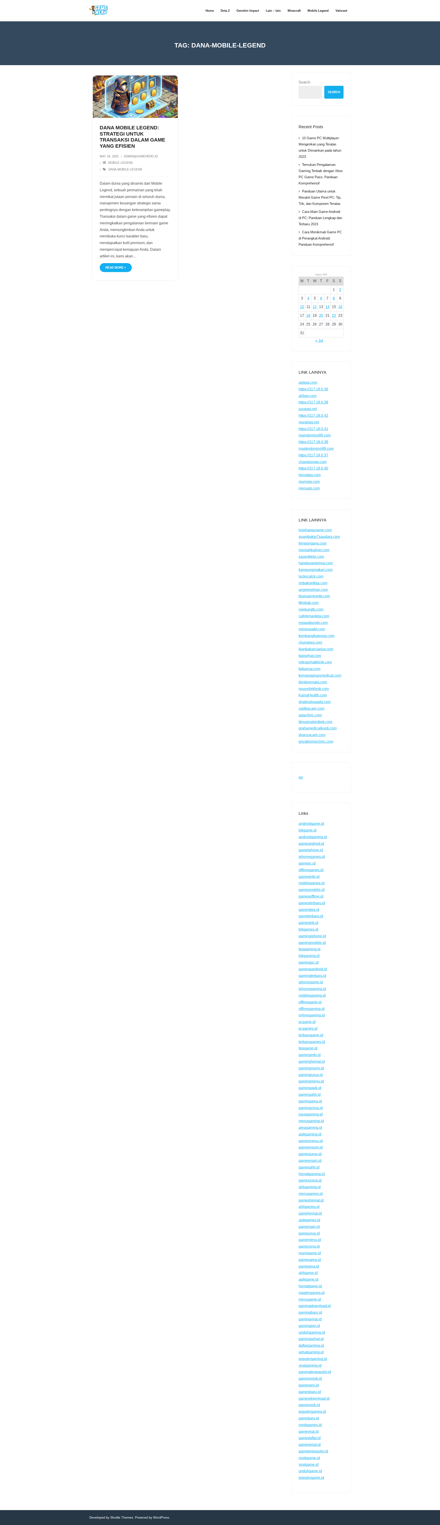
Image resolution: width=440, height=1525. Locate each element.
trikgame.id (307, 830)
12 (315, 307)
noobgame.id (309, 1458)
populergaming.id (313, 1359)
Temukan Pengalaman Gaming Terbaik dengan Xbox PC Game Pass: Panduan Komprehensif (321, 174)
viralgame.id (309, 1465)
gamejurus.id (309, 1233)
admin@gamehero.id (141, 156)
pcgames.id (308, 1028)
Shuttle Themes (121, 1517)
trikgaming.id (309, 956)
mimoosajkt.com (312, 629)
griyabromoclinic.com (316, 741)
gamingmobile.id (312, 943)
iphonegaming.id (312, 989)
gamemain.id (309, 1227)
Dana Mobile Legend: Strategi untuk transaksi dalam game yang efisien (132, 137)
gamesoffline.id (311, 896)
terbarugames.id (312, 1042)
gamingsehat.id (311, 1339)
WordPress (161, 1517)
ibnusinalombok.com (315, 722)
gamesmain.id (310, 1161)
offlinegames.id (311, 870)
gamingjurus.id (311, 1075)
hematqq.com (310, 475)
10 (302, 307)
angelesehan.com (313, 590)
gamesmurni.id (311, 1147)
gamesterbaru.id (312, 903)
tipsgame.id (308, 1048)
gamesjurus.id (310, 1154)
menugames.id (311, 1194)
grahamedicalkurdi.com (318, 728)
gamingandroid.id (313, 969)
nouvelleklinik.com (314, 689)
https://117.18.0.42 (313, 415)
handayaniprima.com (316, 563)
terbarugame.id (311, 1035)
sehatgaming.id (311, 1352)
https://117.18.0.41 (313, 429)
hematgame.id (310, 1286)
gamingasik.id (310, 1088)
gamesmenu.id (311, 1141)
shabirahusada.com (315, 702)
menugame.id (310, 1299)
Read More (114, 267)
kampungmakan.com (316, 570)
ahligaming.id (310, 1187)
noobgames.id (310, 1425)
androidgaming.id (313, 837)
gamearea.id (309, 1266)
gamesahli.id (309, 1167)
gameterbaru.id (311, 916)
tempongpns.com (313, 543)
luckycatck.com (311, 576)
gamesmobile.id (311, 890)
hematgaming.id (312, 1174)
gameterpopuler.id (313, 1451)
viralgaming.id (310, 1365)
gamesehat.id (310, 1445)
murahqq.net (309, 422)
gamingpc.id (309, 962)
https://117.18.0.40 (313, 468)
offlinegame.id (310, 1002)
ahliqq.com (307, 396)
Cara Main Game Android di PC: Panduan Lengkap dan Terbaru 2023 (320, 218)
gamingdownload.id (315, 1306)
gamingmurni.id (311, 1068)
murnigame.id (310, 1253)
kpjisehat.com (310, 656)
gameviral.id (309, 1431)
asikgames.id (309, 1220)
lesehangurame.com (315, 530)
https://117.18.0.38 (313, 442)
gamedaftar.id (310, 1438)
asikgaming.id (310, 1134)
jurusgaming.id (311, 1114)
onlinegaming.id (312, 1015)
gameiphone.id (311, 850)
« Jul (319, 340)
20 (321, 315)
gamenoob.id (309, 1405)
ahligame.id (308, 1273)
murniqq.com (309, 482)
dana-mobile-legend (125, 169)
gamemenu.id (310, 1240)
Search (304, 82)
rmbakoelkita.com (313, 583)
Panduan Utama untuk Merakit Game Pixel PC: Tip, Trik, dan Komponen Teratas (320, 197)
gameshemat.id (311, 1200)
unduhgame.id (310, 1471)
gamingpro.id (309, 1326)
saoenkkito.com (311, 557)
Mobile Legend (120, 162)
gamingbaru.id (310, 1312)
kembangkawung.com (316, 636)
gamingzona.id (311, 1108)
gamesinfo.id (309, 877)
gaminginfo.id (310, 1055)
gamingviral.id (310, 1319)
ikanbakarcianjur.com (316, 649)
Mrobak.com (309, 603)
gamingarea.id (310, 1101)
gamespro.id (309, 1385)
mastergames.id (311, 1293)
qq (301, 777)
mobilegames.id (311, 883)
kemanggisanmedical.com (320, 675)
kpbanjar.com (309, 669)
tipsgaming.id (309, 949)
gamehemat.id (310, 1213)
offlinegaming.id (311, 1009)
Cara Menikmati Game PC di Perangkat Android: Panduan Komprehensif (320, 238)
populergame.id (311, 1478)
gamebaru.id (309, 1418)
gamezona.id (309, 1246)
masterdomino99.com (316, 449)
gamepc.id (307, 863)
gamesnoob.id (310, 1378)
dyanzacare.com (312, 735)
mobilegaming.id (312, 995)
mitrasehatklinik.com (315, 662)
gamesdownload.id (314, 1398)
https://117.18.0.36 (313, 389)
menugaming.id (311, 1121)
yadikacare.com (311, 708)
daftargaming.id (311, 1345)
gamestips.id (309, 910)
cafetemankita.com (314, 616)
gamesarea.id (310, 1260)
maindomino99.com (315, 435)
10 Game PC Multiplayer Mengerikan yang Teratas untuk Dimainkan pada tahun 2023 (320, 147)
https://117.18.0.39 (313, 402)
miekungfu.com (311, 609)
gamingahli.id (310, 1094)
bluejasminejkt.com (314, 596)
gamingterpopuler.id (315, 1372)
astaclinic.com (310, 715)
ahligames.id (309, 1207)
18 (308, 315)
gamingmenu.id (311, 1081)
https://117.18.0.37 (313, 455)
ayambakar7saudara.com (319, 537)
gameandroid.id (311, 844)
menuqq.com (309, 488)
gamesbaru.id (310, 1392)
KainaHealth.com (313, 695)
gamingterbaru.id (312, 976)
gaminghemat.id (312, 1061)
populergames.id (312, 1412)
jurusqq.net (308, 409)
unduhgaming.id (312, 1332)
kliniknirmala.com (313, 682)
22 (334, 315)
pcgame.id (307, 1022)
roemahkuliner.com (314, 550)
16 (340, 307)
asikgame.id (308, 1279)
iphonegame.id (311, 982)
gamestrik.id (308, 923)
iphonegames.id (312, 857)
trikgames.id (308, 929)
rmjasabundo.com (313, 623)
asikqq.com (308, 382)
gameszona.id (310, 1180)
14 (327, 307)
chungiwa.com (310, 642)
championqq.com (313, 462)
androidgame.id (311, 824)
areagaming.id (310, 1128)
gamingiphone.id (312, 936)
